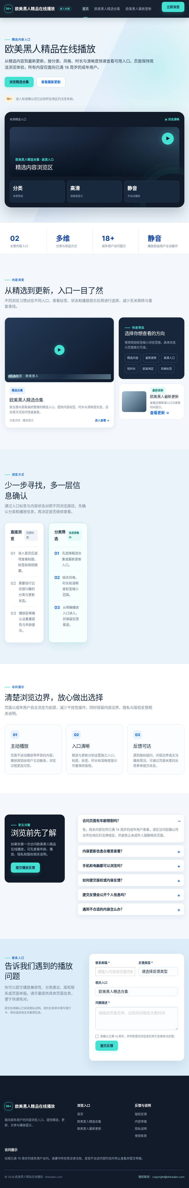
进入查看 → (102, 420)
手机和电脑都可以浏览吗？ (103, 865)
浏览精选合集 (19, 82)
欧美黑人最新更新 (138, 9)
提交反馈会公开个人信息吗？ (105, 894)
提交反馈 (106, 1046)
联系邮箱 (102, 962)
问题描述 (102, 1002)
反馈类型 (146, 962)
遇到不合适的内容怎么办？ (103, 909)
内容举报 (141, 1121)
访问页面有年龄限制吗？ (102, 820)
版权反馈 (141, 1114)
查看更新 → (159, 412)
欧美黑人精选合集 (107, 9)
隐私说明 (141, 1128)
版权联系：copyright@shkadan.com (161, 1177)
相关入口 (101, 982)
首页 (85, 9)
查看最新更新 (51, 82)
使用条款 (141, 1135)
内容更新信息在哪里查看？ (103, 851)
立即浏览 (173, 7)
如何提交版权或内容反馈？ (103, 880)
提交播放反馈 (25, 867)
